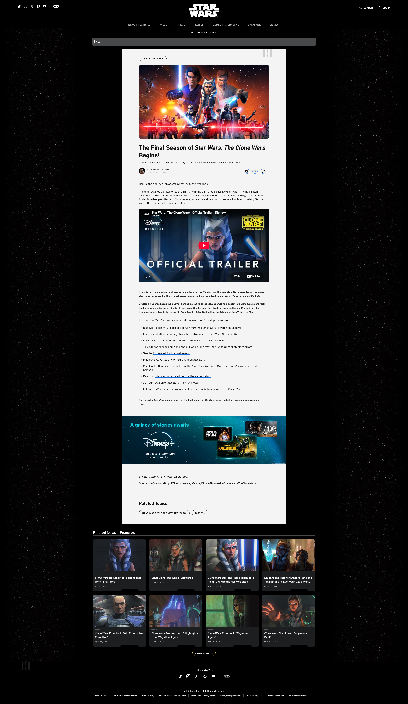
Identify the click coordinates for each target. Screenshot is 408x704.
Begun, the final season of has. (173, 183)
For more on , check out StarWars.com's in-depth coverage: (184, 320)
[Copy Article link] (263, 171)
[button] (204, 653)
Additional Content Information (124, 695)
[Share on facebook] (246, 171)
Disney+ (177, 195)
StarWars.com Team (160, 169)
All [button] (98, 41)
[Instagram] (25, 6)
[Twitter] (31, 6)
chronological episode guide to (206, 388)
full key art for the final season (171, 353)
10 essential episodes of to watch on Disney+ (197, 327)
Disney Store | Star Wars (230, 695)
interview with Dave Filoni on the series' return (183, 376)
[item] (139, 25)
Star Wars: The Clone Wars (187, 183)
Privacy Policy (148, 695)
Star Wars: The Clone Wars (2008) (164, 513)
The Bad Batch (249, 191)
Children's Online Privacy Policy (172, 695)
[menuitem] (164, 25)
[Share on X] (255, 171)
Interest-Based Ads (276, 695)
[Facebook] (38, 6)
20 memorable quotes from (192, 340)
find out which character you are (216, 346)
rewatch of (176, 382)
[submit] (360, 8)
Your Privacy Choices (298, 695)
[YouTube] (44, 6)
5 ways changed (179, 359)
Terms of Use (100, 695)
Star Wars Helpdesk (254, 695)
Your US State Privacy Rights (203, 695)
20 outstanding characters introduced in (199, 334)
